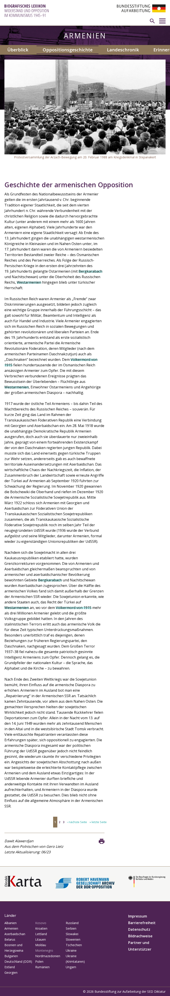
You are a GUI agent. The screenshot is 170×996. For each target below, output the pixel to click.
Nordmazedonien (47, 956)
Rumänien (42, 967)
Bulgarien (11, 956)
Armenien (11, 928)
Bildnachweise (140, 936)
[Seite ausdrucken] (101, 841)
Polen (39, 961)
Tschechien (74, 945)
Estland (9, 967)
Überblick (17, 50)
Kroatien (41, 928)
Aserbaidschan (14, 934)
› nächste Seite (77, 822)
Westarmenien (29, 282)
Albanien (10, 923)
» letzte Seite (98, 822)
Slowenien (73, 939)
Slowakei (72, 934)
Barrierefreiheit (142, 922)
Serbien (71, 928)
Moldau (40, 945)
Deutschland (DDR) (18, 961)
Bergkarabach (90, 271)
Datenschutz (139, 929)
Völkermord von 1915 (73, 607)
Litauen (40, 939)
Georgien (10, 972)
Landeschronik (123, 50)
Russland (72, 923)
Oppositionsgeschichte (68, 50)
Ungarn (71, 967)
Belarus (9, 939)
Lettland (41, 934)
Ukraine (71, 950)
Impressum (137, 916)
